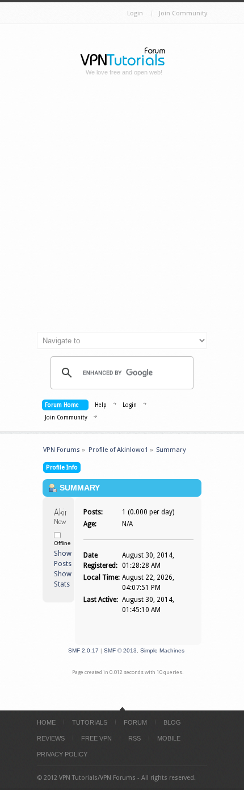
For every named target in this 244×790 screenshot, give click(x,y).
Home (46, 722)
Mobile (168, 738)
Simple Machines (162, 650)
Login (135, 13)
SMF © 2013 (120, 650)
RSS (134, 738)
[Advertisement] (122, 208)
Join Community (183, 13)
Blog (172, 722)
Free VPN (96, 738)
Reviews (51, 738)
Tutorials (89, 722)
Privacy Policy (62, 754)
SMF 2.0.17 (83, 650)
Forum (135, 722)
